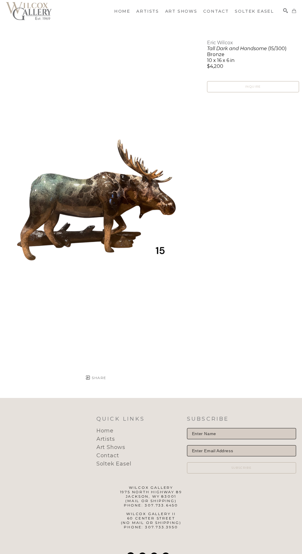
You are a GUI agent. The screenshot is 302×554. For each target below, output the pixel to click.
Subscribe (242, 468)
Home (105, 430)
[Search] (285, 10)
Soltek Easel (114, 463)
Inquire (253, 86)
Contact (107, 455)
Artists (105, 439)
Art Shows (110, 447)
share (98, 378)
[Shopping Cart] (294, 11)
